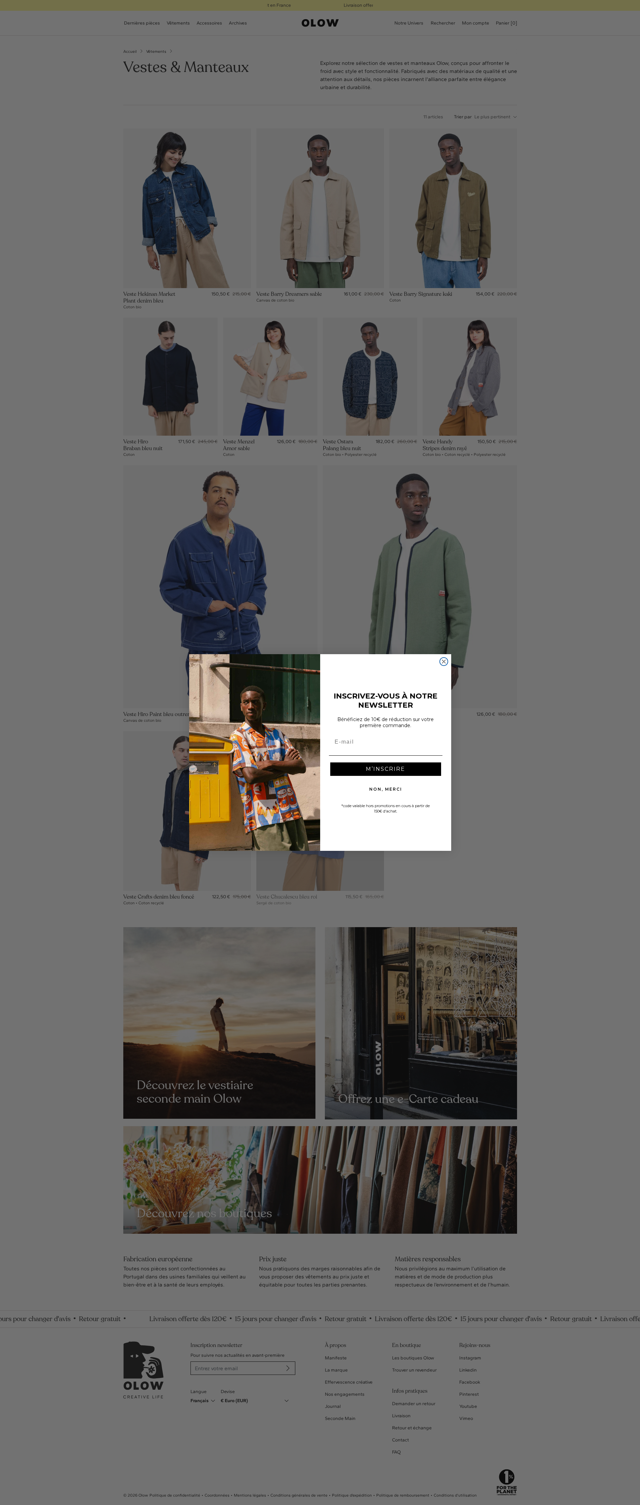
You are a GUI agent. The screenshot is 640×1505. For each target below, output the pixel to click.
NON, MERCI (385, 789)
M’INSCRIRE (385, 769)
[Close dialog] (444, 662)
